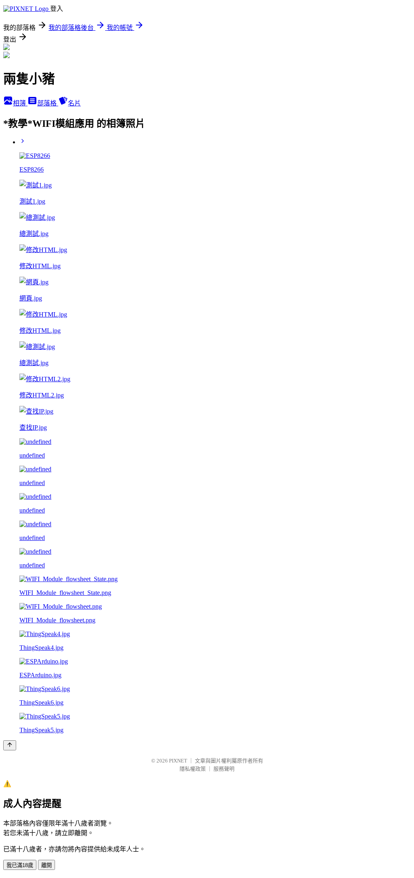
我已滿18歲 (19, 865)
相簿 (20, 103)
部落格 (47, 103)
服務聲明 (223, 769)
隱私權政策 (193, 769)
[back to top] (9, 745)
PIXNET (178, 761)
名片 (74, 103)
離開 (46, 865)
